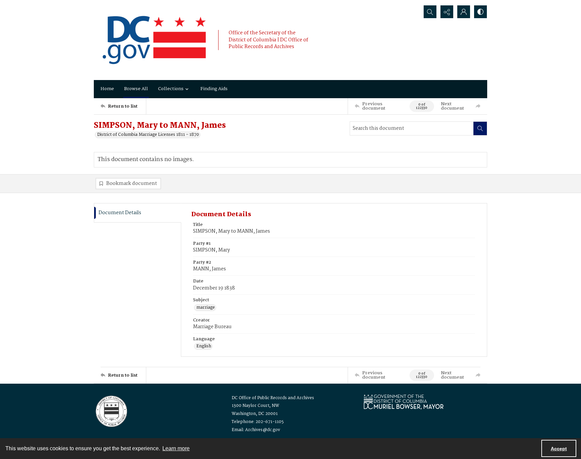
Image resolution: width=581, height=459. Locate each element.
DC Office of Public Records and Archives (273, 397)
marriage (205, 307)
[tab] (137, 213)
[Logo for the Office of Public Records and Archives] (111, 410)
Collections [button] (171, 88)
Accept (559, 448)
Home (107, 88)
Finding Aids (214, 88)
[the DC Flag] (154, 40)
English (203, 346)
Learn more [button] (176, 448)
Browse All (136, 88)
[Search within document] (480, 128)
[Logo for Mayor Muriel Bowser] (403, 402)
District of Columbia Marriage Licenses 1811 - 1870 (148, 134)
